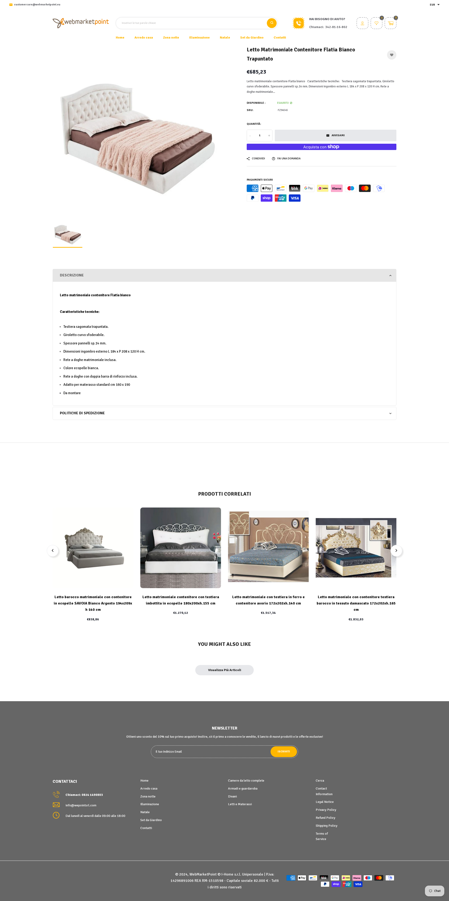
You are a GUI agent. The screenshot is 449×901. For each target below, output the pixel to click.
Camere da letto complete (246, 781)
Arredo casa (148, 788)
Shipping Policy (326, 826)
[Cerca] (272, 23)
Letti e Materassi (240, 804)
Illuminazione (149, 804)
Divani (232, 796)
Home (120, 37)
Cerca (320, 781)
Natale (145, 812)
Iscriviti (284, 751)
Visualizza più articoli (224, 670)
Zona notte (148, 796)
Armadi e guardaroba (242, 788)
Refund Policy (325, 818)
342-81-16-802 (336, 27)
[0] (376, 24)
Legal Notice (325, 802)
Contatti (280, 37)
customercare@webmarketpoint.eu (37, 4)
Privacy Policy (326, 810)
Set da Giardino (151, 820)
